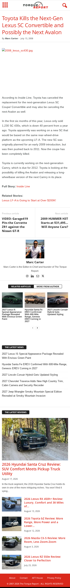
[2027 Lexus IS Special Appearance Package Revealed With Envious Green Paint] (12, 300)
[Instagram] (27, 276)
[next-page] (37, 328)
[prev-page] (33, 328)
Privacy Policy (54, 577)
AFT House (37, 577)
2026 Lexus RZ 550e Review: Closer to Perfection (42, 558)
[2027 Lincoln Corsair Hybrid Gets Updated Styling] (57, 300)
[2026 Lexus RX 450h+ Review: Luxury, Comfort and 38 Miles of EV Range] (11, 504)
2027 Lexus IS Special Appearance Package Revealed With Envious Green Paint (12, 314)
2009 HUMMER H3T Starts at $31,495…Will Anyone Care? (54, 223)
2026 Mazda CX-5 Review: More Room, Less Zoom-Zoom (44, 540)
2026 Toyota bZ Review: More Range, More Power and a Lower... (43, 522)
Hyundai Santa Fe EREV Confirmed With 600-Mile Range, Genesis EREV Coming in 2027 (33, 315)
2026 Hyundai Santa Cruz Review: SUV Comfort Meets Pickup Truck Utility (31, 469)
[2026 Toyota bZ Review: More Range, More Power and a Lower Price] (11, 524)
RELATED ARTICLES (21, 286)
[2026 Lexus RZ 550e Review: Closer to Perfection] (11, 562)
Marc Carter (11, 38)
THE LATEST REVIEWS (15, 412)
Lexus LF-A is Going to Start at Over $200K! (29, 200)
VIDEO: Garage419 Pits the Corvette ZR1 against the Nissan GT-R (15, 225)
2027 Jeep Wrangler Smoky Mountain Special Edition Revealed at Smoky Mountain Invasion (32, 393)
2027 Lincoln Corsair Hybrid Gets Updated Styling (57, 312)
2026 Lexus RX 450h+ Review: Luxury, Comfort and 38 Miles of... (44, 502)
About (12, 577)
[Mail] (38, 276)
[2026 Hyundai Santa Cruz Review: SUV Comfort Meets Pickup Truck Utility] (35, 439)
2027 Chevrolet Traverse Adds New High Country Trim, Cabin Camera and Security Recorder (33, 383)
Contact (24, 577)
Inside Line (23, 186)
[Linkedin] (32, 276)
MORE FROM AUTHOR (48, 286)
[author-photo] (35, 249)
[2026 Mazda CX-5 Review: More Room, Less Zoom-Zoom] (11, 543)
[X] (43, 276)
